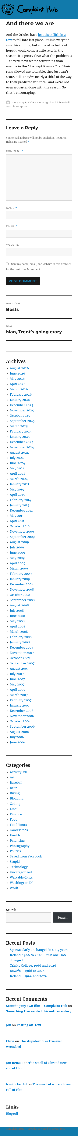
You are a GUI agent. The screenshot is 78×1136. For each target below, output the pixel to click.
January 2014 (19, 505)
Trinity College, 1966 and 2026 (33, 965)
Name (11, 207)
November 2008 (22, 589)
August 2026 (19, 368)
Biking (15, 793)
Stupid (15, 861)
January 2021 (19, 484)
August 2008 (19, 605)
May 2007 (17, 684)
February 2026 (21, 394)
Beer (13, 788)
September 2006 (22, 726)
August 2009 (19, 542)
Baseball (16, 782)
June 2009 (17, 552)
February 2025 (21, 431)
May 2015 (17, 489)
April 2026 (18, 384)
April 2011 (17, 521)
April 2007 (17, 689)
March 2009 (19, 568)
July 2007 (17, 674)
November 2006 (22, 716)
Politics (15, 851)
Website (12, 244)
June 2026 (17, 373)
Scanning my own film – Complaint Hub (36, 1006)
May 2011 (16, 516)
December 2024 (21, 442)
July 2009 (17, 547)
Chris (10, 1041)
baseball (64, 102)
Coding (15, 804)
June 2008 (17, 616)
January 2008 (20, 642)
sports (23, 106)
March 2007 (19, 695)
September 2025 (22, 421)
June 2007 (17, 679)
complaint (12, 106)
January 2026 (20, 400)
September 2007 (22, 663)
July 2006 (17, 737)
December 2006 (22, 711)
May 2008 (17, 621)
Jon (13, 102)
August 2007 (19, 668)
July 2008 (17, 610)
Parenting (17, 840)
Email (11, 226)
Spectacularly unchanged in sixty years (39, 950)
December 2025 (21, 405)
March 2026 (19, 389)
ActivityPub (18, 772)
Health (15, 835)
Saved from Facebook (26, 856)
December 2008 (21, 584)
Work (14, 888)
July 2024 (17, 458)
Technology (19, 867)
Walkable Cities (21, 877)
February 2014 (20, 500)
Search (11, 910)
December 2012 (21, 510)
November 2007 (22, 653)
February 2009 (21, 574)
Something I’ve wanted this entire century (38, 1011)
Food (13, 819)
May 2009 (17, 558)
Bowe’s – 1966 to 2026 (27, 971)
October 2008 (20, 595)
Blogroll (12, 1113)
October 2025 (20, 415)
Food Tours (18, 825)
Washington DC (21, 883)
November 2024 (22, 447)
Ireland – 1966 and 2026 (28, 976)
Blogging (16, 798)
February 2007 (20, 700)
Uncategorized (46, 102)
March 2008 (19, 631)
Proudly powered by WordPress (46, 1128)
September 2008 (22, 600)
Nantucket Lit (16, 1084)
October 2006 (20, 721)
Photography (20, 846)
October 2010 (20, 526)
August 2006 (19, 732)
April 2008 (17, 626)
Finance (16, 814)
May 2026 (17, 379)
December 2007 (21, 647)
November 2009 (22, 531)
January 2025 (20, 437)
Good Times (19, 830)
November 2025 (22, 410)
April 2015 (17, 494)
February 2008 (21, 637)
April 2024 (17, 473)
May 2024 (17, 468)
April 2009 (18, 563)
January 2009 (20, 579)
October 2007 (20, 658)
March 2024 (19, 479)
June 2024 (17, 463)
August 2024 (19, 452)
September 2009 (22, 537)
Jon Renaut (14, 1063)
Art (12, 777)
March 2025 (19, 426)
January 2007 (20, 705)
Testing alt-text (29, 1025)
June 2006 (17, 742)
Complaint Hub (15, 1128)
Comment (14, 151)
